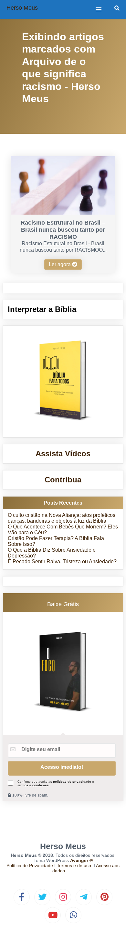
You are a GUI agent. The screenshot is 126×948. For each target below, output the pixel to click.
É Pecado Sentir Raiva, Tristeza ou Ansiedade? (62, 561)
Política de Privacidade (29, 865)
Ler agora (60, 264)
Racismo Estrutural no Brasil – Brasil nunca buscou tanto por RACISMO (63, 229)
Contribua (63, 479)
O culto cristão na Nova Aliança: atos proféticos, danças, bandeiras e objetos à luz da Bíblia (62, 518)
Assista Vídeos (63, 453)
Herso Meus (22, 8)
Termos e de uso (74, 865)
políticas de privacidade (72, 781)
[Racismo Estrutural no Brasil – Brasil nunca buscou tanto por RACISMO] (63, 213)
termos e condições (33, 785)
